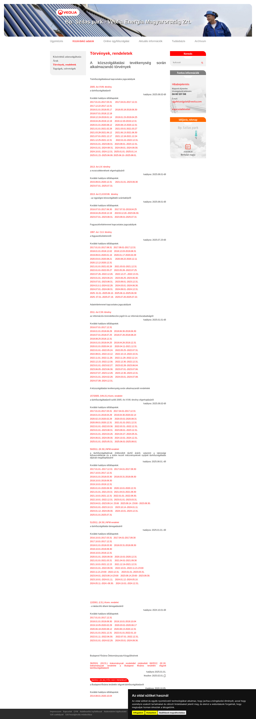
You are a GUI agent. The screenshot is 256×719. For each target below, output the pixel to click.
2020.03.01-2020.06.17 (126, 625)
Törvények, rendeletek (64, 64)
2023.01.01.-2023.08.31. (101, 144)
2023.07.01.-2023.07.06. (126, 369)
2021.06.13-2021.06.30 (126, 132)
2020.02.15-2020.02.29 (101, 419)
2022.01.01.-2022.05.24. (101, 350)
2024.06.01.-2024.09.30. (101, 438)
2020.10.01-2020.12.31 (125, 488)
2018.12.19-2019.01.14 (101, 117)
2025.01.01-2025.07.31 (101, 515)
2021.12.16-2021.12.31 (126, 564)
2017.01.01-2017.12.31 (101, 617)
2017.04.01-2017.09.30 (125, 469)
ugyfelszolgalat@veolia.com (187, 101)
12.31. (135, 511)
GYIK (76, 711)
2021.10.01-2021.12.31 (101, 496)
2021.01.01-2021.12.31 (126, 422)
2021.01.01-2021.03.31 (101, 560)
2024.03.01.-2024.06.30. (126, 285)
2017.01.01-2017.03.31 (101, 102)
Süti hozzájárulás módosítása (78, 714)
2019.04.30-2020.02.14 (125, 415)
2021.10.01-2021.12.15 (101, 564)
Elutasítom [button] (151, 713)
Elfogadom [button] (138, 713)
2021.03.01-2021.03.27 (126, 129)
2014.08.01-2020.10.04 (101, 696)
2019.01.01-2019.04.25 (101, 343)
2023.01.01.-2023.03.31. (125, 500)
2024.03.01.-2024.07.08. (126, 377)
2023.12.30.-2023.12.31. (126, 373)
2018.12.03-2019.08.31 (125, 251)
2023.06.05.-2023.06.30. (101, 369)
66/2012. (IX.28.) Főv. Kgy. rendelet (109, 680)
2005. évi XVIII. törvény (101, 87)
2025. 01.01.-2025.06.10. (102, 293)
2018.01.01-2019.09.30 (101, 621)
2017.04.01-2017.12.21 (126, 102)
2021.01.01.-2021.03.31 (101, 492)
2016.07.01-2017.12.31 (101, 327)
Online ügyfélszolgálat (116, 41)
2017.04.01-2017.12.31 (125, 411)
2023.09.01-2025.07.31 (126, 217)
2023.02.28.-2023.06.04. (126, 365)
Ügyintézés (56, 41)
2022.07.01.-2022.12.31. (127, 637)
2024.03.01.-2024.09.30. (126, 640)
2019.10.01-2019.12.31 (101, 484)
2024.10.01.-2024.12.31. (101, 151)
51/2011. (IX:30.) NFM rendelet (104, 522)
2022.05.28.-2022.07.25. (125, 270)
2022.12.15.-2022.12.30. (101, 362)
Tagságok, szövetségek (64, 68)
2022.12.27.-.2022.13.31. (127, 274)
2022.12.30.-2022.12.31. (126, 362)
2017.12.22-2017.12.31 (101, 106)
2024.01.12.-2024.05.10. (126, 579)
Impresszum (55, 711)
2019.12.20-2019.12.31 (126, 121)
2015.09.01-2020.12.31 (101, 182)
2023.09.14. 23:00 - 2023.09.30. (136, 503)
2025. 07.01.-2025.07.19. (102, 297)
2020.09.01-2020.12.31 (101, 422)
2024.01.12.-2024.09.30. (101, 511)
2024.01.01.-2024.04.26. (101, 434)
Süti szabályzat (57, 714)
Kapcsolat (67, 711)
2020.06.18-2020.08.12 (101, 629)
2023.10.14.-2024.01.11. (126, 507)
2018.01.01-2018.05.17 (101, 110)
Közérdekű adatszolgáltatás (67, 56)
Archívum (200, 41)
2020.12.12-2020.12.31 (101, 263)
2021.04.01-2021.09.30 (125, 492)
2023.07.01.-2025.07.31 (101, 186)
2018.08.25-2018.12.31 (101, 339)
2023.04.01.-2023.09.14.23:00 (104, 576)
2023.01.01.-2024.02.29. (101, 640)
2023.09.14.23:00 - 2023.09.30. (135, 576)
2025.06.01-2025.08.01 (126, 441)
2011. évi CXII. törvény (100, 312)
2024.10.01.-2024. (123, 511)
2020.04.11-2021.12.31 (126, 346)
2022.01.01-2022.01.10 (125, 633)
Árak (55, 60)
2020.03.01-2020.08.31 (126, 419)
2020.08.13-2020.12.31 (126, 125)
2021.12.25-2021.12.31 (101, 140)
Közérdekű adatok (83, 41)
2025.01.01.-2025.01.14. (125, 151)
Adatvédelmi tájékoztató (115, 711)
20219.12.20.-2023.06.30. (127, 213)
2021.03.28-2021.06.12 (101, 132)
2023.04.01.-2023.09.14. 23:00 (104, 503)
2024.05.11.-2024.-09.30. (102, 583)
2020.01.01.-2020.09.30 (101, 557)
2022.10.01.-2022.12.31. (101, 500)
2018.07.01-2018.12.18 (101, 113)
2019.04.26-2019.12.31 (125, 343)
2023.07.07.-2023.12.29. (101, 373)
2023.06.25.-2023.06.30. (126, 278)
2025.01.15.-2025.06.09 (101, 155)
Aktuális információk (150, 41)
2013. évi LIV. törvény (100, 167)
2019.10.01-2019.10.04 (125, 621)
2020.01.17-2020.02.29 (125, 255)
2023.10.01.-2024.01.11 (101, 579)
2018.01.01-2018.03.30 (101, 477)
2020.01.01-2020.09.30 (101, 488)
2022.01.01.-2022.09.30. (125, 496)
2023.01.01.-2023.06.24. (101, 278)
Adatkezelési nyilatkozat (91, 711)
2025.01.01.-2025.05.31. (101, 441)
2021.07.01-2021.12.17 (101, 136)
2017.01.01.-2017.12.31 (101, 469)
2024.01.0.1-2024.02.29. (101, 285)
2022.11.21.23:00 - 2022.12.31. (104, 572)
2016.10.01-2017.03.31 (101, 538)
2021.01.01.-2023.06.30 (126, 182)
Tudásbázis (178, 41)
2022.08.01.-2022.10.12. (101, 354)
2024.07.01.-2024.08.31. (101, 289)
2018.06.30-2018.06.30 (125, 331)
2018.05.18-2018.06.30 (126, 110)
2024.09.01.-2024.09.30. (126, 148)
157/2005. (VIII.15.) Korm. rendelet (106, 396)
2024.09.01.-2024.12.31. (126, 289)
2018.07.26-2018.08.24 (125, 335)
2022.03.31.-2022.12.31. (126, 426)
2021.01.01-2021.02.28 (101, 129)
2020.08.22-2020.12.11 (126, 259)
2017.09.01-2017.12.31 (124, 247)
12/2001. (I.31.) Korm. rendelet (104, 602)
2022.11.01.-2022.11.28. (101, 358)
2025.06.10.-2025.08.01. (125, 155)
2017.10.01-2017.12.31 (101, 473)
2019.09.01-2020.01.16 (101, 255)
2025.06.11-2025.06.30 (126, 293)
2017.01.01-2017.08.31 (101, 247)
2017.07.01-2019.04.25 (126, 209)
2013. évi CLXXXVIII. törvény (104, 194)
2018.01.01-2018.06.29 (101, 331)
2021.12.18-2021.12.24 (126, 136)
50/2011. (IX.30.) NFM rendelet (104, 449)
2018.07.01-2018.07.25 (101, 335)
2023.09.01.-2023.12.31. (126, 144)
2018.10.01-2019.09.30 (101, 480)
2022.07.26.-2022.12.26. (101, 274)
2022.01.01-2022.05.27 (101, 270)
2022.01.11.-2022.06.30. (101, 637)
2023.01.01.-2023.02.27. (101, 365)
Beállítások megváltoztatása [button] (172, 713)
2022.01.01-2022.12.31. (127, 140)
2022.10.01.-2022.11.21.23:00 (129, 568)
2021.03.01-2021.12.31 (126, 266)
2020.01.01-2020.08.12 (101, 125)
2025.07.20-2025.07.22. (126, 297)
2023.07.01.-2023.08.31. (101, 217)
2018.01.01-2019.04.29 (101, 415)
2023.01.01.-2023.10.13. (101, 507)
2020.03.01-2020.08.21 (101, 259)
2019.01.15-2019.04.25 (126, 117)
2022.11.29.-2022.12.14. (126, 358)
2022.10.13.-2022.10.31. (126, 354)
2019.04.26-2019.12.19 (101, 121)
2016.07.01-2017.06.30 (101, 209)
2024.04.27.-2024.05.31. (126, 434)
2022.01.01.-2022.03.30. (101, 426)
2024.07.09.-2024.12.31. (101, 381)
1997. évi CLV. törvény (101, 232)
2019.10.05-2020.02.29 (101, 625)
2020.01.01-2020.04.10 (101, 346)
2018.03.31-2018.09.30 (125, 477)
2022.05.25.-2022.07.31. (126, 350)
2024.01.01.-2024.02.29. (101, 377)
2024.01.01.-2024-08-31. (101, 148)
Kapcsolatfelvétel (181, 109)
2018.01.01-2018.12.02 (101, 251)
